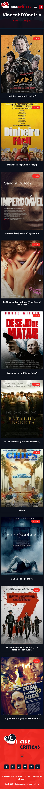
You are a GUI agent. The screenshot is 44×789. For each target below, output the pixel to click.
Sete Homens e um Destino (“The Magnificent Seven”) (22, 648)
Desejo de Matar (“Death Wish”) (22, 373)
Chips (22, 510)
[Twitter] (13, 766)
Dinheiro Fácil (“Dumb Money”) (22, 165)
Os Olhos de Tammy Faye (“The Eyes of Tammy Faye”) (22, 303)
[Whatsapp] (37, 766)
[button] (35, 6)
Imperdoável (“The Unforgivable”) (22, 233)
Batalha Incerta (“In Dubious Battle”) (22, 442)
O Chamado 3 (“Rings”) (22, 579)
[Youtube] (25, 766)
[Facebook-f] (6, 766)
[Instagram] (19, 766)
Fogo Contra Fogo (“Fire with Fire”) (22, 718)
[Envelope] (31, 766)
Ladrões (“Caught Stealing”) (22, 96)
